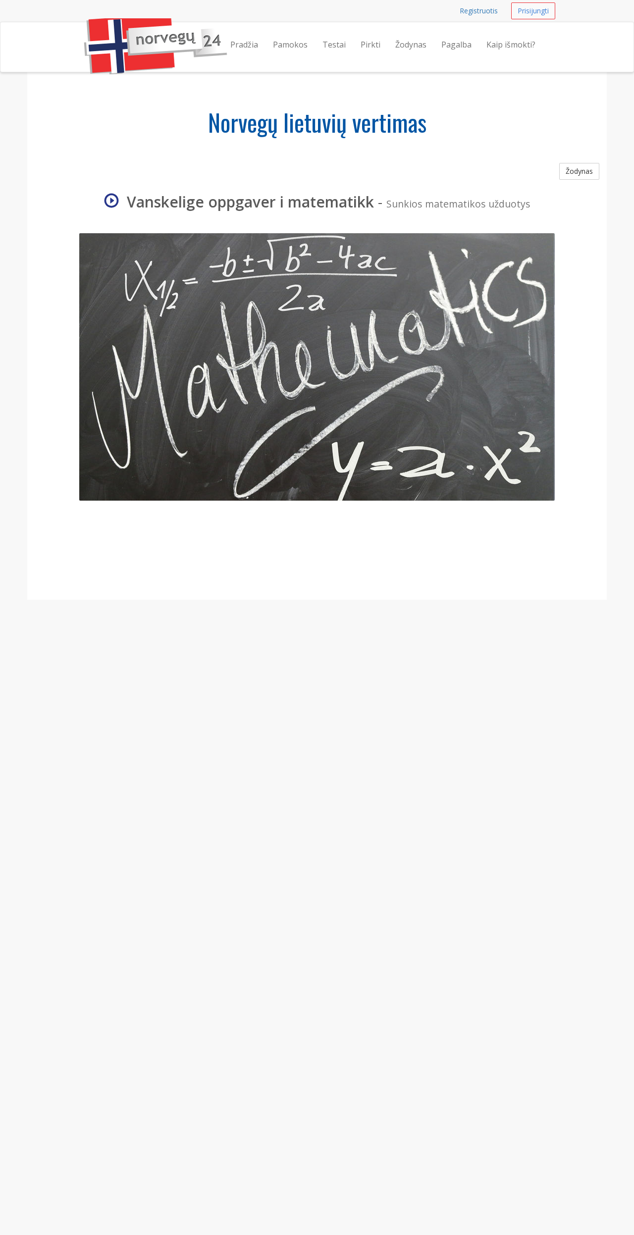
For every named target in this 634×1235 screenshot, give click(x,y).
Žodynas (410, 44)
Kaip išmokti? (510, 44)
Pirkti (370, 44)
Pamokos (290, 44)
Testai (334, 44)
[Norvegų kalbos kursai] (83, 34)
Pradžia (244, 44)
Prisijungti (533, 10)
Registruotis (479, 10)
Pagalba (456, 44)
